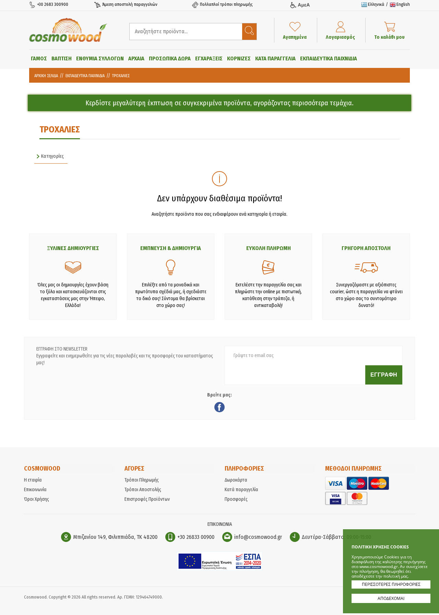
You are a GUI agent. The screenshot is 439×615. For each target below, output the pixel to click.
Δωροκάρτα (236, 480)
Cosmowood (68, 30)
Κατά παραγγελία (241, 490)
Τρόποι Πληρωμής (141, 480)
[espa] (219, 569)
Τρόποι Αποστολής (142, 490)
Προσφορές (236, 499)
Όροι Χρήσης (36, 499)
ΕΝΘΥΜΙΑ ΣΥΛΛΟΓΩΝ (100, 58)
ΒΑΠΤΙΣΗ (61, 58)
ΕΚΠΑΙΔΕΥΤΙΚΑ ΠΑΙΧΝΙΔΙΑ (328, 58)
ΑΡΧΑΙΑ (136, 58)
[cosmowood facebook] (219, 408)
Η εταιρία (33, 480)
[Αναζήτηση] (249, 31)
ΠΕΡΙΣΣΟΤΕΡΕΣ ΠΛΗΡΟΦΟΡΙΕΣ (391, 584)
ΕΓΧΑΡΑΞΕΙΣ (209, 58)
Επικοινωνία (35, 490)
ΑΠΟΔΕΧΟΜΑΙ (391, 598)
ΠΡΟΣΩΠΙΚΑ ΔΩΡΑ (170, 58)
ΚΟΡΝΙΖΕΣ (239, 58)
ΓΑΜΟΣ (39, 58)
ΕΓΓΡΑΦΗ (383, 375)
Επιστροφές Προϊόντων (147, 499)
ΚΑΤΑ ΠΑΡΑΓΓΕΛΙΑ (275, 58)
